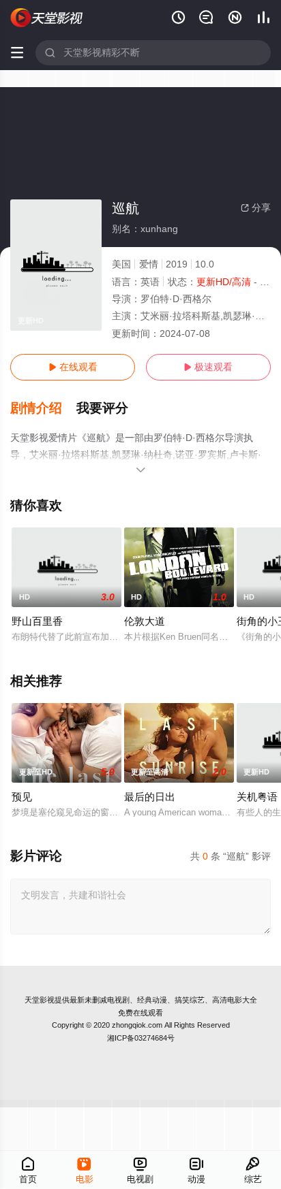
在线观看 (73, 366)
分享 (256, 207)
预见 (22, 796)
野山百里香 (37, 621)
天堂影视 (40, 1000)
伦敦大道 (144, 621)
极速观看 (208, 366)
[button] (43, 408)
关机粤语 (257, 796)
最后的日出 (149, 796)
